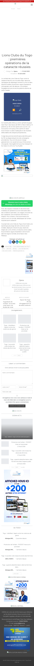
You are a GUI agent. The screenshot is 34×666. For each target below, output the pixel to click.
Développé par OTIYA (17, 113)
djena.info (9, 248)
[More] (23, 241)
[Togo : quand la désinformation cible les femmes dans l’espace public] (24, 338)
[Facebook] (10, 241)
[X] (13, 241)
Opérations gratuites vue (18, 250)
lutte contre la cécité (6, 250)
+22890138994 (23, 621)
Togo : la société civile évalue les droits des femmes (17, 556)
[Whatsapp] (20, 241)
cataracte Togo (8, 246)
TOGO (16, 51)
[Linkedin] (17, 241)
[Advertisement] (17, 28)
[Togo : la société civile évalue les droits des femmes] (9, 338)
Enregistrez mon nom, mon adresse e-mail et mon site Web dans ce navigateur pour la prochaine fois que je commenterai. (17, 400)
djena (3, 248)
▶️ (13, 110)
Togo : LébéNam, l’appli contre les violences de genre (17, 436)
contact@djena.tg (19, 623)
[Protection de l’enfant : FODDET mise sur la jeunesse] (24, 319)
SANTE (17, 51)
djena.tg (14, 248)
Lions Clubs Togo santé (23, 248)
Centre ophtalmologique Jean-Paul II (21, 246)
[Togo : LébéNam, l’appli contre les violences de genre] (9, 319)
